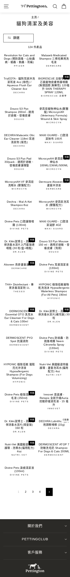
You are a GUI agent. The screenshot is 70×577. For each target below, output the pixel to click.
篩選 (16, 37)
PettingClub (35, 539)
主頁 (34, 17)
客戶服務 (35, 552)
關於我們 (35, 526)
